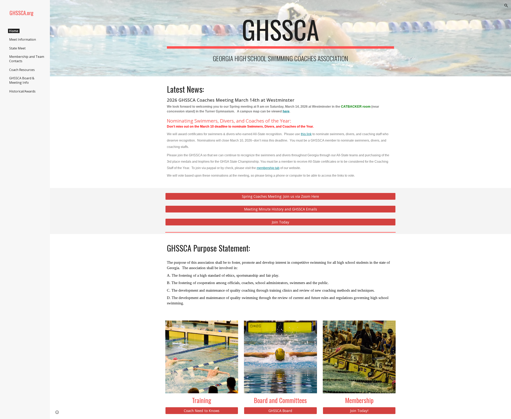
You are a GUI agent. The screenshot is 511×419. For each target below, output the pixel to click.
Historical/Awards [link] (22, 91)
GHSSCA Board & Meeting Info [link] (21, 80)
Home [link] (13, 31)
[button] (506, 5)
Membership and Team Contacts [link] (26, 58)
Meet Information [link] (22, 39)
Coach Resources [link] (22, 70)
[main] (280, 31)
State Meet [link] (17, 48)
